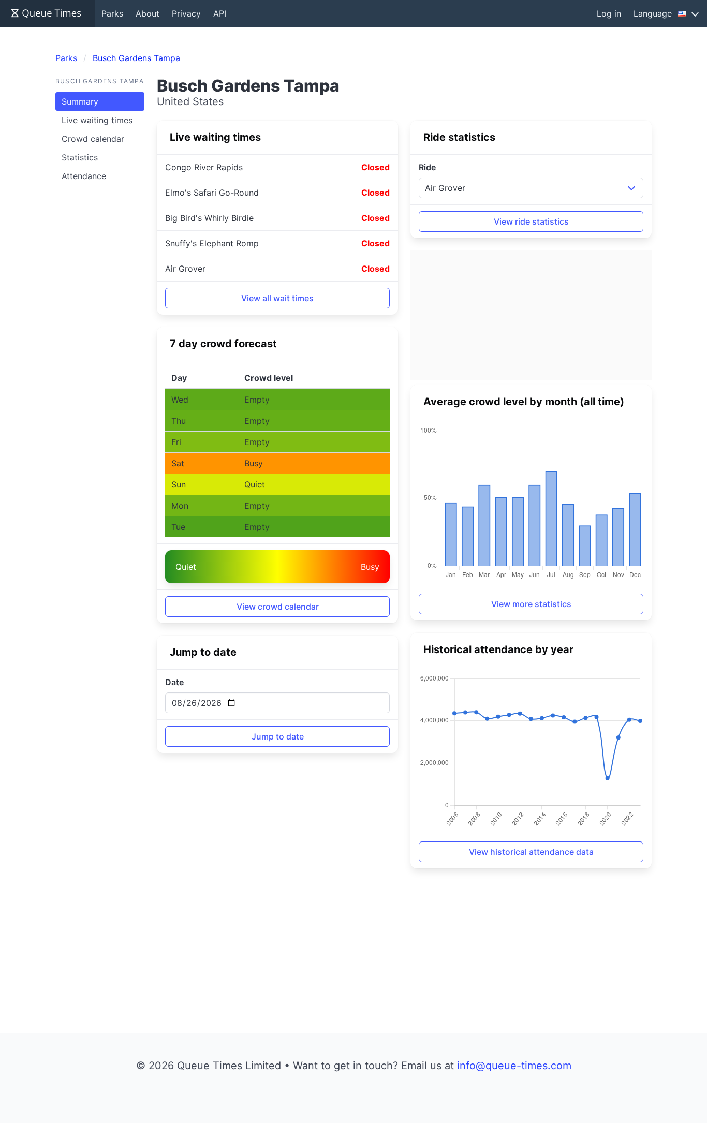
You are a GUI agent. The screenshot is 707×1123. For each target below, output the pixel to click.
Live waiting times (97, 120)
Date (174, 682)
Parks (112, 13)
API (219, 13)
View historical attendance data (531, 852)
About (147, 13)
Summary (80, 101)
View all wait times (277, 298)
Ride (427, 167)
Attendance (84, 176)
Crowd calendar (93, 139)
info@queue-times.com (514, 1065)
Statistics (80, 157)
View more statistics (531, 604)
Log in (609, 13)
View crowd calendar (278, 606)
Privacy (186, 13)
